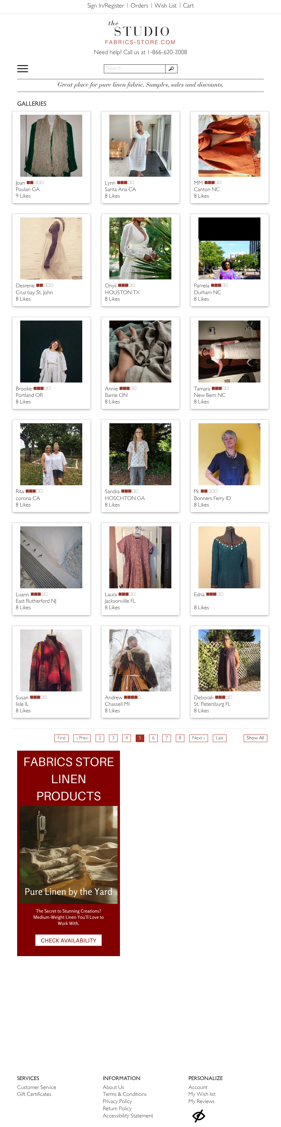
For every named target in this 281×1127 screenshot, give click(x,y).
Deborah (203, 698)
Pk (196, 491)
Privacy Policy (117, 1101)
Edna (199, 595)
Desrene (25, 286)
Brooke (24, 389)
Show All (255, 738)
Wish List (165, 6)
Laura (111, 595)
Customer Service (36, 1087)
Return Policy (117, 1109)
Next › (198, 738)
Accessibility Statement (128, 1116)
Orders (139, 6)
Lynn (110, 183)
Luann (22, 595)
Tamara (202, 389)
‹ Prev (82, 738)
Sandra (112, 491)
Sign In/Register (105, 6)
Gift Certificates (34, 1094)
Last (219, 738)
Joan (20, 183)
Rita (20, 491)
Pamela (201, 286)
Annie (111, 389)
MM (198, 183)
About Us (113, 1087)
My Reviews (201, 1101)
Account (197, 1087)
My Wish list (202, 1094)
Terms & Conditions (125, 1094)
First (61, 738)
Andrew (113, 698)
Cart (188, 6)
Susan (22, 698)
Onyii (111, 286)
